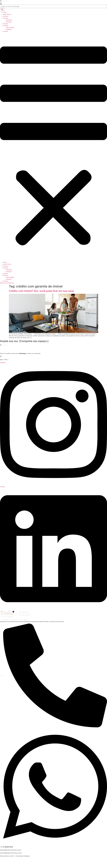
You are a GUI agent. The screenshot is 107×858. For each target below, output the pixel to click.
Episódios (9, 20)
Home (5, 12)
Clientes (5, 24)
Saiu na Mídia (10, 27)
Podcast (5, 18)
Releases (8, 29)
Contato (5, 31)
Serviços (5, 16)
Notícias (5, 25)
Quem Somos (7, 14)
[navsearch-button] (1, 3)
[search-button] (2, 10)
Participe (9, 22)
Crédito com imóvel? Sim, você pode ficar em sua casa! (41, 290)
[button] (53, 146)
